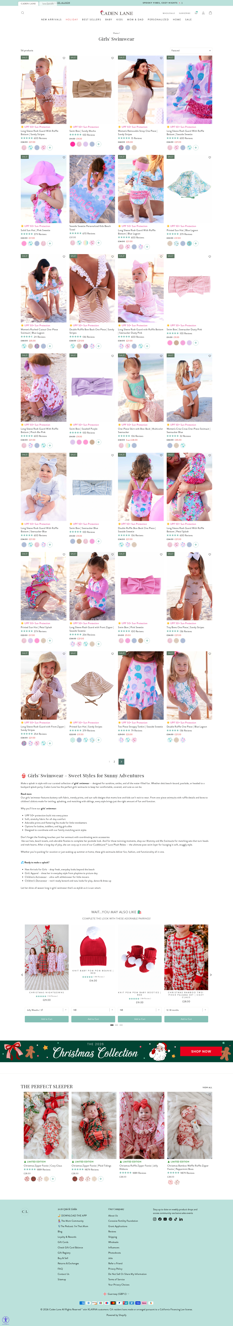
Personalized (158, 19)
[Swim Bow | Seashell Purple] (85, 144)
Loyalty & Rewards (67, 1237)
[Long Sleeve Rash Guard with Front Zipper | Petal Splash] (24, 743)
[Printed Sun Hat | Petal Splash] (50, 640)
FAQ (60, 1269)
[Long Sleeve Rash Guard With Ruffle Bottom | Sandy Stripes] (50, 147)
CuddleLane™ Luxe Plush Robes (109, 844)
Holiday (72, 19)
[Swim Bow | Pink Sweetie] (170, 342)
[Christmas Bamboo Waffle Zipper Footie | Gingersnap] (46, 1179)
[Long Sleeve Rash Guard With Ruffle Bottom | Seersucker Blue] (37, 147)
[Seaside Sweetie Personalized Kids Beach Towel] (98, 242)
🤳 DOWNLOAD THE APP (72, 1215)
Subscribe (185, 13)
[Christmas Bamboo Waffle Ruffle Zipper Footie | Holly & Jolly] (177, 1182)
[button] (62, 59)
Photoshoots (114, 1253)
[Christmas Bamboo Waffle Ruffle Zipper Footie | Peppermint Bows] (170, 1182)
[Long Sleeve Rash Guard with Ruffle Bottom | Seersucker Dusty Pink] (24, 147)
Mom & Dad (135, 19)
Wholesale (169, 13)
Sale (188, 19)
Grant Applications (117, 1226)
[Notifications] (196, 13)
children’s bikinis (29, 801)
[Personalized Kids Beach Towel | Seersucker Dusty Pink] (72, 242)
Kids (119, 19)
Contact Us (63, 1274)
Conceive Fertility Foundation (123, 1221)
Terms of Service (116, 1279)
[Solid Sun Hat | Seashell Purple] (30, 640)
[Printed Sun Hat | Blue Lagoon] (30, 243)
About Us (113, 1215)
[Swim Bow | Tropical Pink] (183, 342)
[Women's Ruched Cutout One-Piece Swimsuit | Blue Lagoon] (24, 346)
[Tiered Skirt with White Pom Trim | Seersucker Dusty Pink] (121, 445)
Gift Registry (64, 1253)
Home (177, 19)
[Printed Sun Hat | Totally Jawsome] (176, 243)
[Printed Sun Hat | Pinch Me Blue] (189, 243)
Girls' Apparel (32, 873)
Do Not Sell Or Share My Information (127, 1274)
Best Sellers (91, 19)
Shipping (112, 1237)
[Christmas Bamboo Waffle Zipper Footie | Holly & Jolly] (40, 1179)
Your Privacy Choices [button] (118, 1284)
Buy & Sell (63, 1258)
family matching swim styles (72, 830)
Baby (108, 19)
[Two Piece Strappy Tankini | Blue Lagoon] (127, 740)
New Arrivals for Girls (36, 869)
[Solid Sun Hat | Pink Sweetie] (24, 243)
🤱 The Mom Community (71, 1221)
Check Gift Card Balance (70, 1247)
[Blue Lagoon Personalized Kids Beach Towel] (79, 242)
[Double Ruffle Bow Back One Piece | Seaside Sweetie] (92, 346)
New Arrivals (51, 19)
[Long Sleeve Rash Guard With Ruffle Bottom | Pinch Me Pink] (43, 147)
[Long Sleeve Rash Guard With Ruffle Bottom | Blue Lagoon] (30, 147)
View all (207, 1087)
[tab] (28, 3)
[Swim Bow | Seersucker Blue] (92, 144)
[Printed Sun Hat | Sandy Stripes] (170, 243)
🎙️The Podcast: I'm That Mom (73, 1226)
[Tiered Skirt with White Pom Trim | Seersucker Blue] (134, 445)
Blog (60, 1231)
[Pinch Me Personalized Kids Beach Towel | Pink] (92, 242)
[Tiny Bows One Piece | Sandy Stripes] (176, 640)
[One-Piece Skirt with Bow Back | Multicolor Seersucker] (127, 445)
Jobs (110, 1258)
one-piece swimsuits (166, 797)
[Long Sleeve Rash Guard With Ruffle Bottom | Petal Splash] (195, 544)
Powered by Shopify (116, 1315)
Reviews (112, 1231)
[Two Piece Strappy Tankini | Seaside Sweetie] (121, 740)
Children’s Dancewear (36, 881)
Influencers (113, 1247)
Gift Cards (63, 1242)
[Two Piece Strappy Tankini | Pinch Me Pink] (134, 740)
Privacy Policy (115, 1269)
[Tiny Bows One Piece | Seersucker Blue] (183, 640)
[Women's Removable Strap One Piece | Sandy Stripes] (134, 147)
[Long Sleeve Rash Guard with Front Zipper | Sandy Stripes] (92, 644)
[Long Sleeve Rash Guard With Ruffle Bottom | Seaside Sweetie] (195, 147)
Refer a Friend (115, 1263)
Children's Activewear (36, 877)
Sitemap (62, 1279)
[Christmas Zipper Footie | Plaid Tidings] (33, 1179)
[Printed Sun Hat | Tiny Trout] (72, 740)
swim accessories (101, 837)
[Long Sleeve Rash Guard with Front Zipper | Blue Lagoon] (85, 644)
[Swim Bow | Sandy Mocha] (98, 144)
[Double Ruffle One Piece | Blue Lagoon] (72, 346)
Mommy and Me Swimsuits (160, 841)
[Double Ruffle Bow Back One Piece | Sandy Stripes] (79, 346)
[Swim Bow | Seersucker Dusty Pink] (79, 144)
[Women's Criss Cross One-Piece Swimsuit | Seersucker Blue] (127, 147)
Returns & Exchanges (68, 1263)
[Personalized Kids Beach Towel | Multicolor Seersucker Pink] (85, 242)
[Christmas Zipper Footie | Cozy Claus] (27, 1179)
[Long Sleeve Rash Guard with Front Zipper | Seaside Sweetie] (72, 644)
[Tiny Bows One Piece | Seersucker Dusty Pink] (170, 640)
